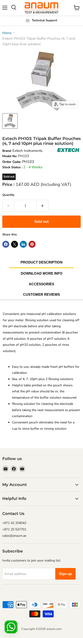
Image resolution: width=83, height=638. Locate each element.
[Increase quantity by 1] (42, 206)
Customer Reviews (41, 294)
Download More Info (41, 273)
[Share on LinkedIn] (23, 244)
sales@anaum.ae (14, 535)
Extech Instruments (27, 150)
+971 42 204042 (14, 523)
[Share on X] (14, 244)
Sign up (65, 573)
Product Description (41, 262)
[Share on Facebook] (5, 244)
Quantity (8, 195)
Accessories (41, 284)
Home (7, 33)
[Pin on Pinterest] (32, 244)
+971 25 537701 (14, 529)
